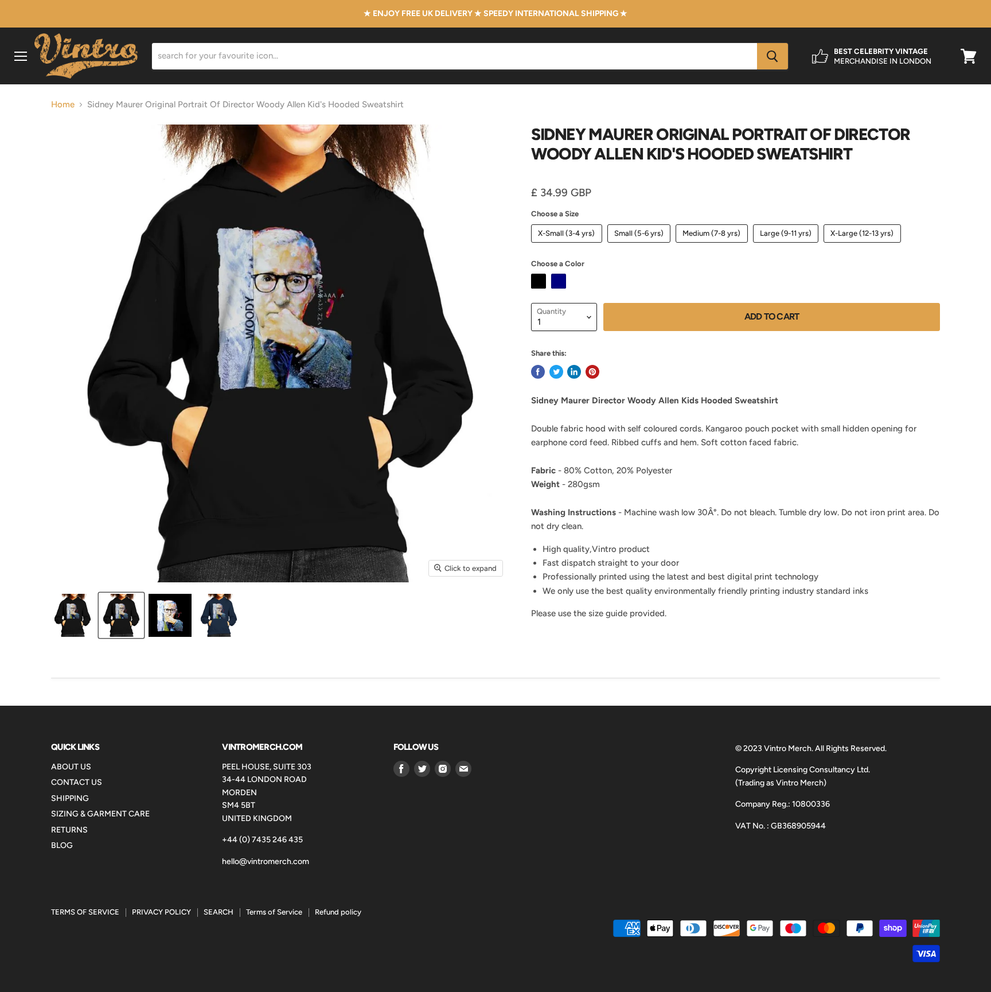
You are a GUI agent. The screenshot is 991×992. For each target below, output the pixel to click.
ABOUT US (71, 767)
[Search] (772, 56)
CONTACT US (76, 782)
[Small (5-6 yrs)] (640, 245)
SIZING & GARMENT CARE (100, 814)
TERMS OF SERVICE (85, 912)
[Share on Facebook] (538, 372)
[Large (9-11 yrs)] (787, 245)
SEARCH (218, 912)
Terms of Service (274, 912)
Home (63, 105)
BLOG (62, 845)
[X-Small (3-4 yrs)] (568, 245)
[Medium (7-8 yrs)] (713, 245)
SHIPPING (70, 798)
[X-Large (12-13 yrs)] (864, 245)
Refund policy (338, 912)
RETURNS (69, 830)
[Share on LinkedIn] (574, 372)
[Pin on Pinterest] (592, 372)
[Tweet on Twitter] (556, 372)
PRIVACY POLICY (161, 912)
